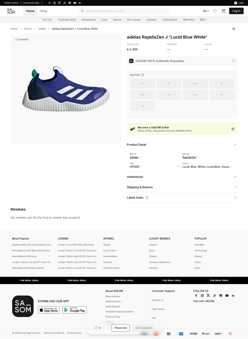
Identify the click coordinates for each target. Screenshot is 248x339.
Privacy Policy (112, 316)
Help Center (158, 309)
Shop (43, 11)
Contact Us (158, 300)
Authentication (113, 301)
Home (30, 11)
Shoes (28, 28)
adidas (42, 28)
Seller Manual (112, 306)
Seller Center (11, 2)
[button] (124, 11)
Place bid (121, 327)
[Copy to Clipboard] (178, 166)
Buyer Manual (112, 296)
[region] (66, 88)
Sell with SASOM (203, 301)
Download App (31, 2)
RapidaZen (189, 157)
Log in (236, 10)
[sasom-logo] (10, 11)
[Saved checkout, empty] (223, 11)
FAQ (154, 318)
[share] (233, 28)
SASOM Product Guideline (119, 311)
